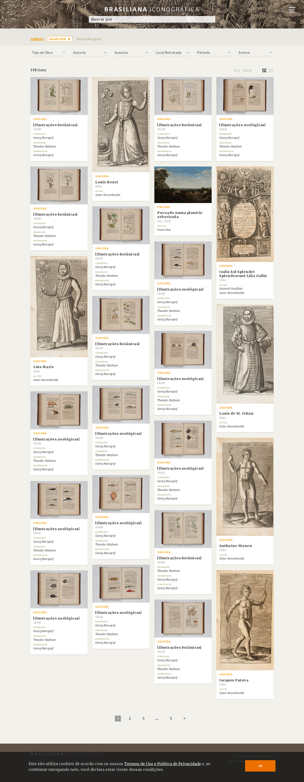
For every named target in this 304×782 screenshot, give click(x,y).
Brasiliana (152, 9)
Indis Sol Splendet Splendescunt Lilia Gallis (243, 276)
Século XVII (57, 39)
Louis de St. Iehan (236, 415)
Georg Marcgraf (43, 137)
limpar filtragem (89, 39)
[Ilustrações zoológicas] (242, 127)
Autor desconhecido (107, 195)
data (247, 70)
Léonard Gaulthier (231, 288)
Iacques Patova (233, 682)
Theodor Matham (44, 146)
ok (260, 766)
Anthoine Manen (235, 548)
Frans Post (164, 229)
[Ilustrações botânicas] (55, 127)
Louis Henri (106, 184)
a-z (237, 70)
